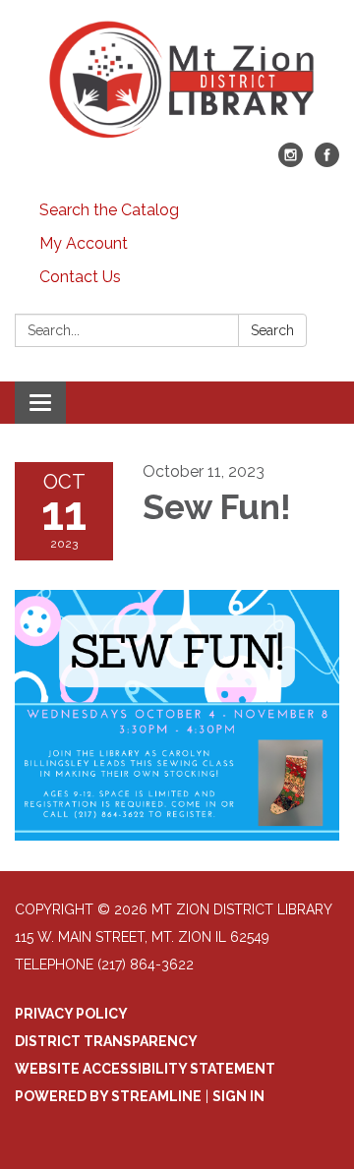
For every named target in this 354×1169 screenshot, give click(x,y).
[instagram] (290, 161)
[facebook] (327, 161)
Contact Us (80, 276)
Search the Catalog (109, 210)
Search (272, 330)
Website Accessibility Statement (145, 1069)
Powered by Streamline (108, 1096)
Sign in (238, 1096)
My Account (83, 243)
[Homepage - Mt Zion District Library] (177, 81)
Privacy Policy (71, 1014)
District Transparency (106, 1041)
